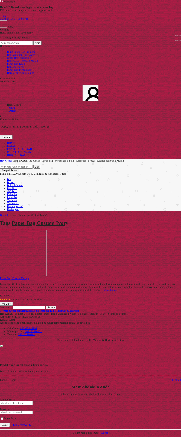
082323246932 (28, 328)
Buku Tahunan (15, 185)
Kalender (12, 194)
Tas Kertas (13, 203)
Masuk (4, 425)
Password (5, 409)
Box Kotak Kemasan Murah (22, 60)
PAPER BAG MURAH (19, 149)
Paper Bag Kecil (16, 63)
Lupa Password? (22, 424)
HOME (11, 143)
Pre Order (6, 303)
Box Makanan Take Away (21, 54)
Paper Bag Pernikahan (19, 69)
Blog (9, 179)
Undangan (13, 209)
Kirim (37, 43)
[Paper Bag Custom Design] (23, 275)
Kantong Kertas (15, 66)
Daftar (104, 432)
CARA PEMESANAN (19, 152)
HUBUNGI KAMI (17, 155)
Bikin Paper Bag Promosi (21, 51)
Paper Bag (12, 197)
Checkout (6, 137)
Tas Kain (12, 200)
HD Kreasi (6, 160)
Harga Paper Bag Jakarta (20, 72)
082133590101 (33, 331)
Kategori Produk (9, 170)
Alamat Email (7, 399)
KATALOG (13, 146)
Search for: (6, 307)
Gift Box (12, 191)
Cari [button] (37, 166)
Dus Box (12, 188)
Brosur (10, 182)
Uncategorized (15, 206)
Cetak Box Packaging (19, 57)
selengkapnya (110, 290)
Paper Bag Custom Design (14, 278)
